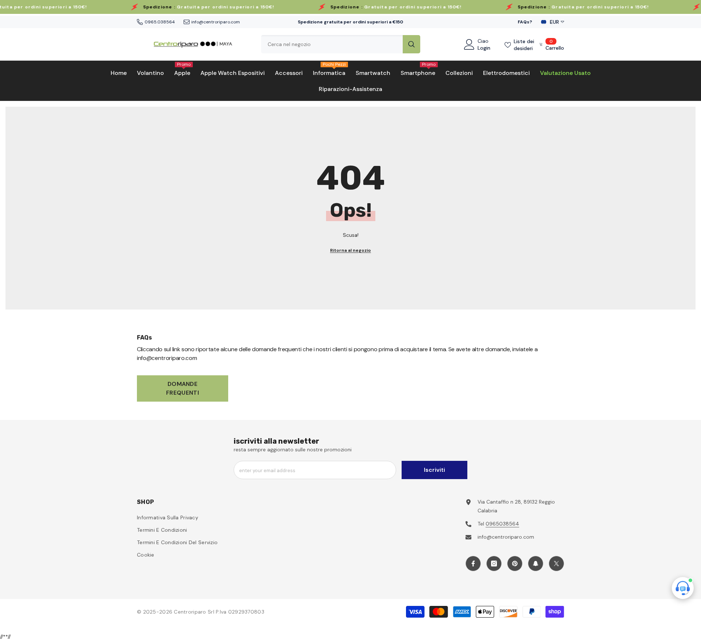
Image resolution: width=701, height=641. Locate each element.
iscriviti (434, 470)
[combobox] (332, 44)
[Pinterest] (514, 563)
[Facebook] (473, 563)
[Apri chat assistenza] (683, 588)
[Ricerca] (340, 44)
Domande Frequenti (182, 388)
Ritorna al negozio (350, 250)
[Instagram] (494, 563)
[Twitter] (556, 563)
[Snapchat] (535, 563)
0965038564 (502, 523)
